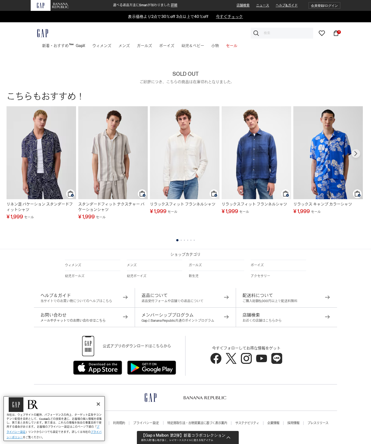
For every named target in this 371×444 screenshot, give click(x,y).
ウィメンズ (73, 265)
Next (355, 153)
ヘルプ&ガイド (287, 5)
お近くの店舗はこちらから (262, 321)
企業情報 (273, 423)
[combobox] (282, 33)
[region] (54, 418)
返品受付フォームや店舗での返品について (172, 301)
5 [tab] (190, 240)
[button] (324, 5)
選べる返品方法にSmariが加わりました (145, 5)
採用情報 (293, 423)
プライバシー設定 (146, 423)
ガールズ (195, 265)
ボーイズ (257, 265)
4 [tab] (187, 240)
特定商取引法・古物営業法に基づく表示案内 (197, 423)
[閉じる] (98, 404)
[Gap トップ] (39, 33)
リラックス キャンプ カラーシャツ (322, 204)
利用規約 (119, 423)
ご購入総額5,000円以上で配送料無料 (270, 301)
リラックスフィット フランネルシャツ (182, 204)
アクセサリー (260, 276)
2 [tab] (181, 240)
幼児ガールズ (74, 276)
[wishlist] (322, 33)
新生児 (194, 276)
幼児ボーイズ (136, 276)
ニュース (262, 5)
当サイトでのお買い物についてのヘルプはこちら (76, 301)
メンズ (132, 265)
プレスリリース (317, 423)
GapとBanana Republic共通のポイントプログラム (178, 321)
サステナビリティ (247, 423)
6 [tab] (194, 240)
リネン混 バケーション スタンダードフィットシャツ (40, 207)
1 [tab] (177, 240)
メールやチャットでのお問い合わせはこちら (73, 321)
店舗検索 (243, 5)
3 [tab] (184, 240)
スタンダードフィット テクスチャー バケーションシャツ (111, 207)
